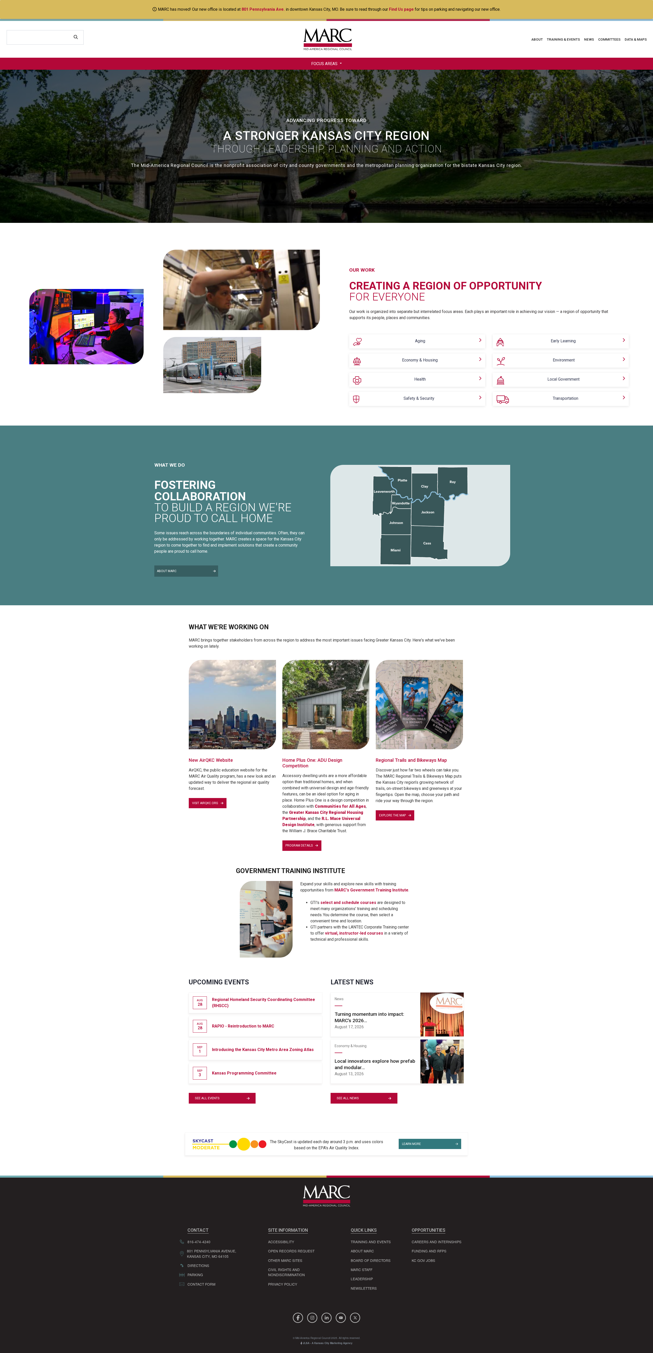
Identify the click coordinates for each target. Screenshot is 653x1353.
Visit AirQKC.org (205, 803)
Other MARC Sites (285, 1260)
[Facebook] (299, 1317)
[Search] (75, 37)
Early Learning (563, 341)
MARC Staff (361, 1269)
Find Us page (401, 9)
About (537, 39)
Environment (564, 360)
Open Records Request (291, 1250)
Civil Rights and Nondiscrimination (286, 1272)
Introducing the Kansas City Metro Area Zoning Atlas (263, 1049)
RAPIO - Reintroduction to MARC (243, 1026)
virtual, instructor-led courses (354, 933)
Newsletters (364, 1288)
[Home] (326, 39)
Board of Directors (371, 1260)
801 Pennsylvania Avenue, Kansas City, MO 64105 (211, 1253)
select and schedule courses (348, 902)
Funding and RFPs (429, 1250)
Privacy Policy (282, 1284)
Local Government (563, 379)
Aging (420, 341)
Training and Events (371, 1241)
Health (420, 379)
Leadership (362, 1278)
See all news (348, 1098)
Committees (609, 39)
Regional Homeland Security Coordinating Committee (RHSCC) (263, 1002)
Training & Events (563, 39)
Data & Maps (636, 39)
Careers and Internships (436, 1241)
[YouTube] (341, 1317)
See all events (207, 1098)
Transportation (565, 398)
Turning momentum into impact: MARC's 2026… (369, 1017)
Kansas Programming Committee (244, 1073)
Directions (198, 1265)
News (589, 39)
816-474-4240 (198, 1241)
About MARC (167, 571)
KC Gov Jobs (423, 1260)
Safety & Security (419, 398)
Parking (195, 1274)
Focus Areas (324, 63)
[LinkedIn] (327, 1317)
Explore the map (392, 815)
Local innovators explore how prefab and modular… (375, 1064)
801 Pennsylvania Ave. (263, 9)
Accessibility (281, 1241)
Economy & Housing (420, 360)
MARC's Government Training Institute (371, 890)
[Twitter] (355, 1317)
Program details (299, 845)
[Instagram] (313, 1317)
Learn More (411, 1144)
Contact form (201, 1284)
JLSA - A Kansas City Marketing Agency (327, 1343)
